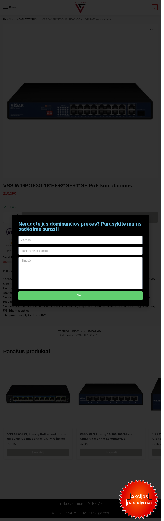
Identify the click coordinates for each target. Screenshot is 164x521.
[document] (80, 260)
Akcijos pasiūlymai (139, 499)
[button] (143, 221)
